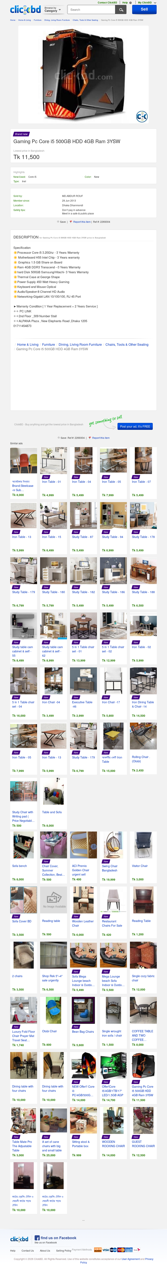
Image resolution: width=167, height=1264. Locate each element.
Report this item (82, 221)
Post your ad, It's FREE (135, 426)
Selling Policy (63, 1250)
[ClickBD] (19, 1240)
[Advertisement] (83, 379)
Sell (144, 9)
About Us (45, 1250)
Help (12, 1250)
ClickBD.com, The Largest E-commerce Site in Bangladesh (25, 10)
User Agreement (131, 1259)
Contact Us (28, 1250)
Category (51, 9)
